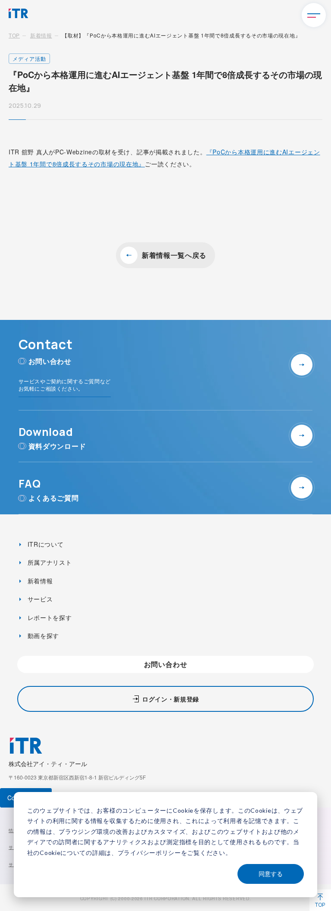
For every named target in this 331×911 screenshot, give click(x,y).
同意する (271, 873)
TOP (14, 35)
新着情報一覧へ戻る (174, 255)
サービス (39, 599)
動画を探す (42, 635)
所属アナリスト (48, 562)
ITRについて (44, 544)
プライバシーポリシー (149, 852)
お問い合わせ (165, 664)
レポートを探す (48, 617)
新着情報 (41, 35)
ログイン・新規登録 (170, 699)
